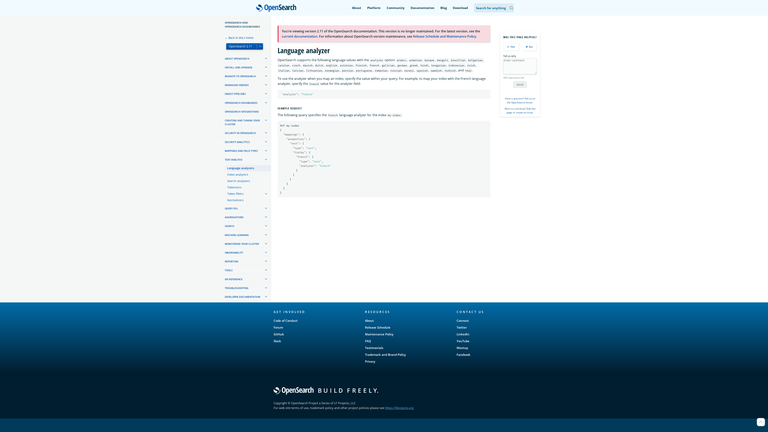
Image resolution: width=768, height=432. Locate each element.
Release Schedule (377, 327)
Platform (374, 8)
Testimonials (374, 348)
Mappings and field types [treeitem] (241, 151)
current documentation (299, 36)
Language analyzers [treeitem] (240, 168)
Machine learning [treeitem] (237, 235)
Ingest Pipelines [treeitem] (235, 94)
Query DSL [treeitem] (231, 208)
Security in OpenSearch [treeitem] (240, 133)
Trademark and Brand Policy (385, 355)
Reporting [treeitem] (231, 261)
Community (396, 8)
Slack (277, 341)
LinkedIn (463, 334)
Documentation (422, 8)
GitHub (279, 334)
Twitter (462, 327)
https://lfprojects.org (399, 408)
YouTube (463, 341)
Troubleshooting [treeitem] (236, 288)
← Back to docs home (239, 38)
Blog (443, 8)
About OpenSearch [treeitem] (237, 58)
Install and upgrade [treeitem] (238, 67)
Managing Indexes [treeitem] (237, 85)
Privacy (370, 361)
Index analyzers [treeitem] (237, 174)
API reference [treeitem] (234, 279)
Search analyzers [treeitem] (238, 181)
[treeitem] (266, 58)
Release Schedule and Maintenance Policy (444, 36)
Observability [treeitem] (234, 252)
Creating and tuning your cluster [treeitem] (242, 122)
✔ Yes (511, 47)
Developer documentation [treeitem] (242, 297)
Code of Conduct (286, 321)
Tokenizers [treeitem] (234, 187)
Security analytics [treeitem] (237, 142)
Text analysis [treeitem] (233, 159)
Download (460, 8)
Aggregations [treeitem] (234, 217)
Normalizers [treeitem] (235, 200)
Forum (278, 327)
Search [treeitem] (229, 226)
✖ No (529, 47)
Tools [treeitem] (229, 270)
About (356, 8)
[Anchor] (303, 108)
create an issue (524, 112)
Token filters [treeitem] (235, 194)
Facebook (463, 355)
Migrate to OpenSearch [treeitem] (240, 76)
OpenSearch (277, 8)
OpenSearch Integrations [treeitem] (242, 111)
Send (520, 84)
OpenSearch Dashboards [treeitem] (241, 103)
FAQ (368, 341)
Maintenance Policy (379, 334)
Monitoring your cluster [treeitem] (242, 244)
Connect (463, 321)
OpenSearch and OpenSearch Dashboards (242, 24)
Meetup (462, 348)
